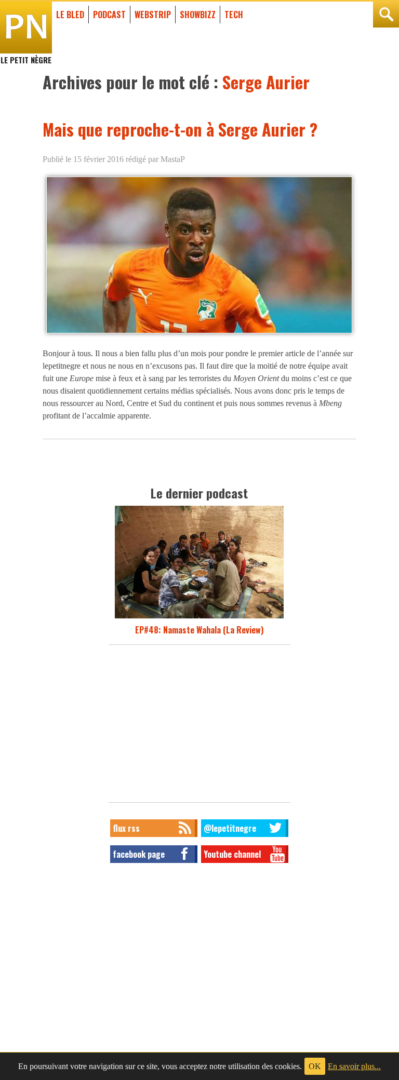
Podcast (109, 14)
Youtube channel (232, 854)
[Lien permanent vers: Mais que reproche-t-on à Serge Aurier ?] (199, 332)
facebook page (139, 854)
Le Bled (70, 14)
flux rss (126, 828)
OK (315, 1066)
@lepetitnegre (230, 828)
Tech (233, 14)
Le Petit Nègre (26, 55)
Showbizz (198, 14)
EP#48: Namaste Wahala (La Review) (199, 630)
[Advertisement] (199, 726)
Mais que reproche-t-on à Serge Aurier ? (180, 129)
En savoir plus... (354, 1066)
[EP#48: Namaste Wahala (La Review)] (199, 617)
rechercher (386, 15)
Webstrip (153, 14)
